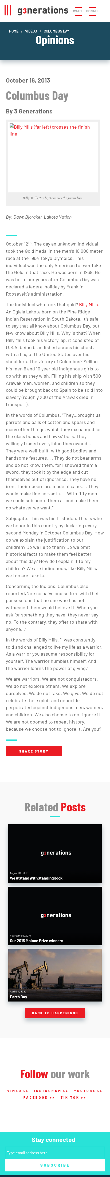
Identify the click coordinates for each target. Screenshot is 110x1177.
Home (13, 31)
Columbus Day (56, 31)
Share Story (34, 751)
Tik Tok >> (74, 1097)
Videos (31, 31)
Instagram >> (51, 1091)
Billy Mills (88, 304)
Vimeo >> (18, 1091)
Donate (92, 11)
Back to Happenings (55, 1013)
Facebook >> (39, 1097)
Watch (78, 11)
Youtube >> (88, 1091)
